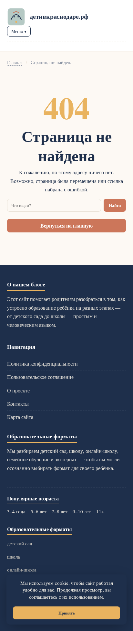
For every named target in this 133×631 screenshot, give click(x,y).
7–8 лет (59, 511)
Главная (14, 62)
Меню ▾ (18, 31)
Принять (66, 613)
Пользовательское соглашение (40, 376)
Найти (115, 205)
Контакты (18, 403)
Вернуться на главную (66, 225)
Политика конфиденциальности (42, 363)
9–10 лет (82, 511)
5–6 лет (38, 511)
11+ (100, 511)
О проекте (18, 390)
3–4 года (16, 511)
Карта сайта (20, 416)
